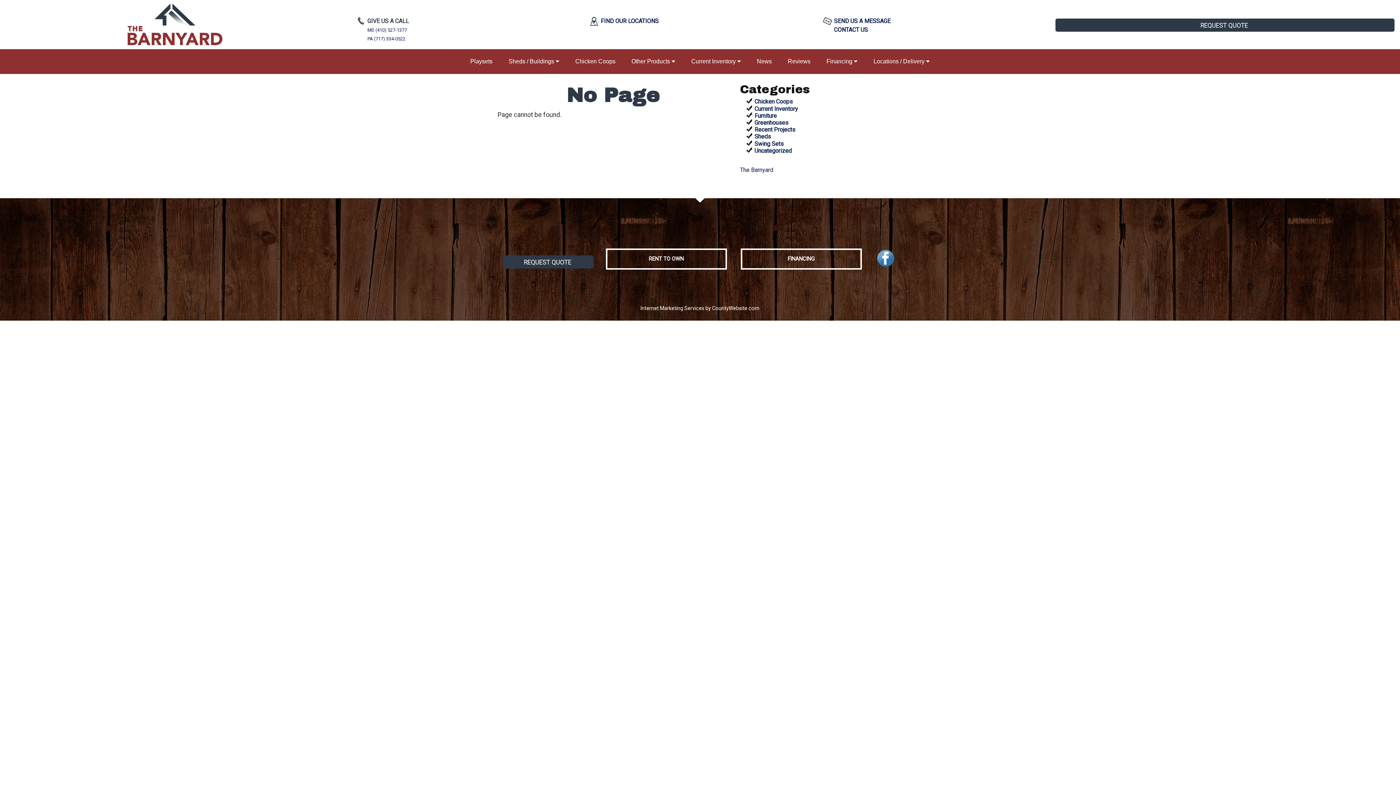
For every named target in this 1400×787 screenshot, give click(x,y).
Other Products (651, 61)
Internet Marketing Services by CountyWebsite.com (700, 308)
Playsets (481, 61)
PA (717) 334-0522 (386, 39)
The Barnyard (756, 170)
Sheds (763, 136)
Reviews (799, 61)
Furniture (766, 115)
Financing (840, 61)
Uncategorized (773, 150)
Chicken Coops (595, 61)
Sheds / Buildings (532, 61)
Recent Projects (775, 129)
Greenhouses (772, 122)
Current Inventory (714, 61)
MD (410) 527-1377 (387, 30)
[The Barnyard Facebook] (885, 258)
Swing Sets (769, 143)
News (764, 61)
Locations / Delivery (900, 61)
